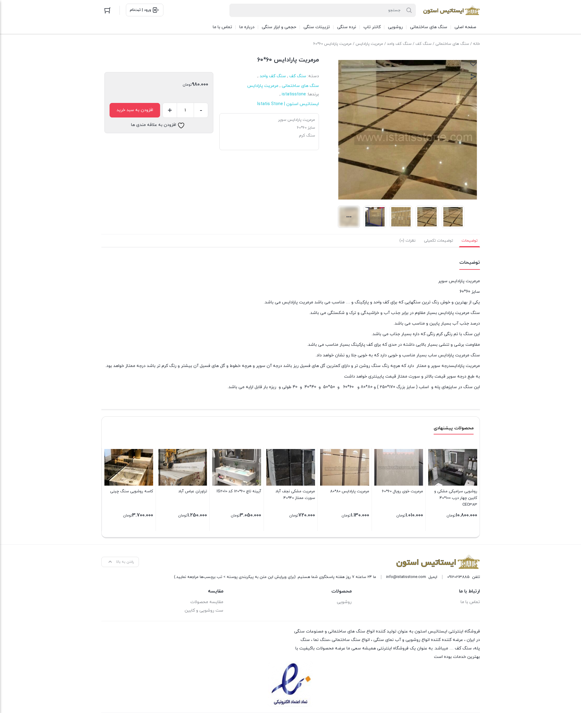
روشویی (344, 602)
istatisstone (294, 94)
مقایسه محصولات (206, 602)
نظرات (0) (407, 240)
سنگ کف (423, 44)
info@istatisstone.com (406, 577)
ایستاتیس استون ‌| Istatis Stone (288, 104)
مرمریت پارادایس (369, 44)
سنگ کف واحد (399, 44)
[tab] (469, 240)
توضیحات (469, 240)
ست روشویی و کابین (204, 610)
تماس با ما (470, 602)
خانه (476, 44)
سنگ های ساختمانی (452, 44)
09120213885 (458, 577)
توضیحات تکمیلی (438, 240)
